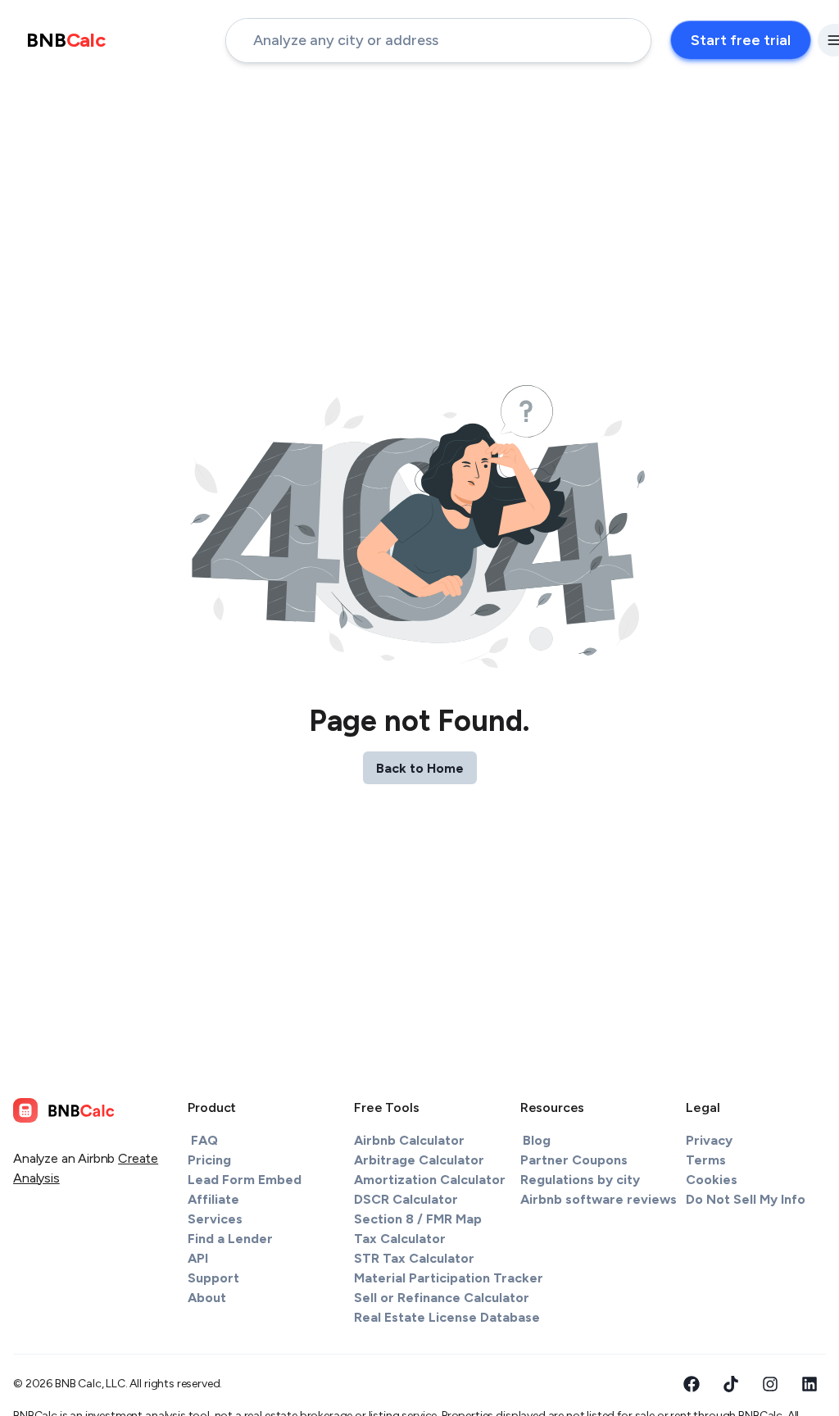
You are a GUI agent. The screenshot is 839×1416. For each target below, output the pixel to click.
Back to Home (420, 768)
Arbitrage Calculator (419, 1160)
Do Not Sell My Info (745, 1199)
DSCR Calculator (406, 1199)
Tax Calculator (400, 1238)
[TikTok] (730, 1384)
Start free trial (741, 40)
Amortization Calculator (430, 1179)
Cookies (711, 1179)
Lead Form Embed (245, 1179)
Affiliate (213, 1199)
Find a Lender (230, 1238)
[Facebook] (691, 1384)
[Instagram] (770, 1384)
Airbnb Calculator (409, 1140)
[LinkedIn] (809, 1384)
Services (215, 1219)
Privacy (709, 1140)
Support (213, 1278)
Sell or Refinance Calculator (441, 1297)
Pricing (209, 1160)
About (207, 1297)
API (198, 1258)
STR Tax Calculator (414, 1258)
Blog (537, 1140)
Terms (706, 1160)
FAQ (204, 1140)
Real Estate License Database (447, 1317)
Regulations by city (580, 1179)
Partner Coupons (574, 1160)
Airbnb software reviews (598, 1199)
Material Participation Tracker (448, 1278)
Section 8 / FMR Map (418, 1219)
